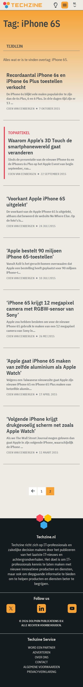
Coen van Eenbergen (20, 108)
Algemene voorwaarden (41, 667)
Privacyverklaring (41, 672)
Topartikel (19, 132)
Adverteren (41, 652)
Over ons (41, 657)
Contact (41, 662)
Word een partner (41, 647)
